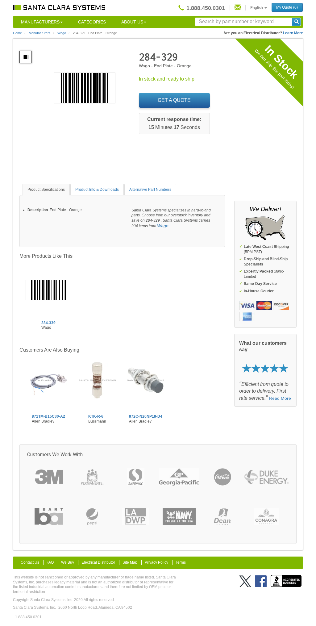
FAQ (50, 562)
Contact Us (30, 562)
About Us (132, 21)
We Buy (67, 562)
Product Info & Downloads (97, 189)
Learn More (293, 33)
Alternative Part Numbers (150, 189)
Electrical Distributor (98, 562)
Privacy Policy (156, 562)
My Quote (287, 7)
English (257, 8)
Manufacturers (40, 21)
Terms (181, 562)
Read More (280, 398)
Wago (162, 225)
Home (17, 33)
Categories (92, 21)
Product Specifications (46, 189)
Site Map (130, 562)
